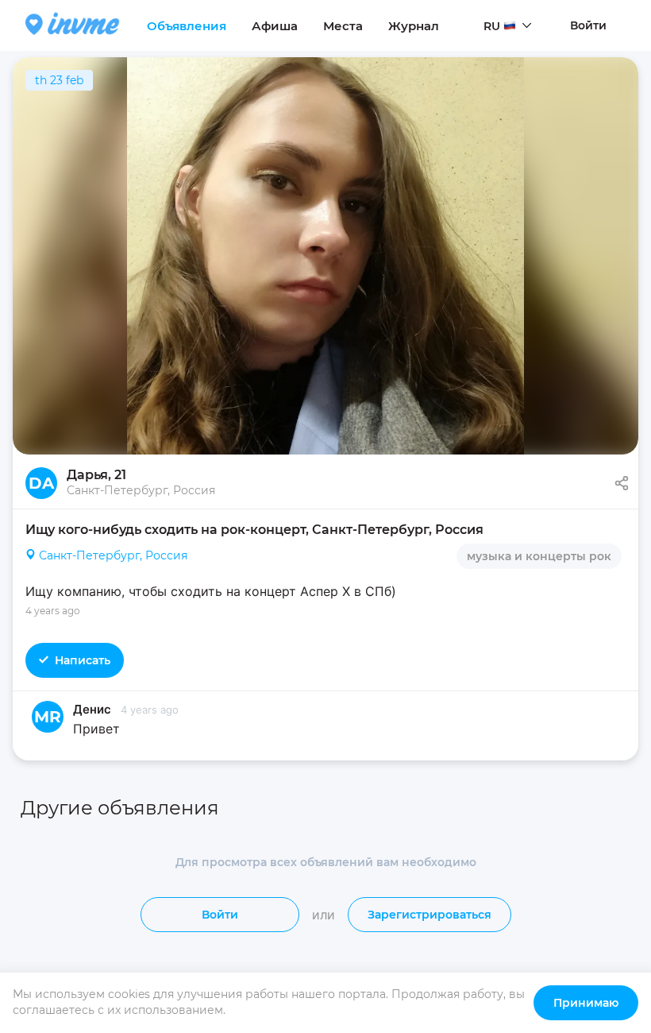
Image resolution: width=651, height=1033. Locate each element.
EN (491, 56)
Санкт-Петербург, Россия (113, 555)
